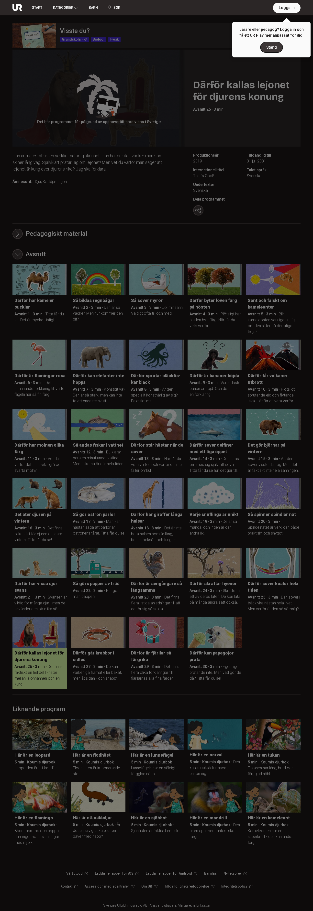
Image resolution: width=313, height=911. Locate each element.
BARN (93, 8)
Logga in (287, 7)
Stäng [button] (271, 47)
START (37, 8)
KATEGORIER (63, 8)
